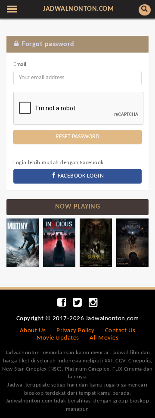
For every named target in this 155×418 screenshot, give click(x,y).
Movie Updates (58, 338)
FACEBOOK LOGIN (80, 176)
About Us (33, 331)
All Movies (104, 338)
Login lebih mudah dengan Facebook (58, 162)
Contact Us (120, 331)
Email (20, 64)
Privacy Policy (75, 331)
